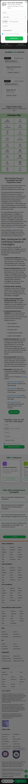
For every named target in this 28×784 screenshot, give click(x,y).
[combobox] (5, 21)
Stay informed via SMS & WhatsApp (11, 34)
